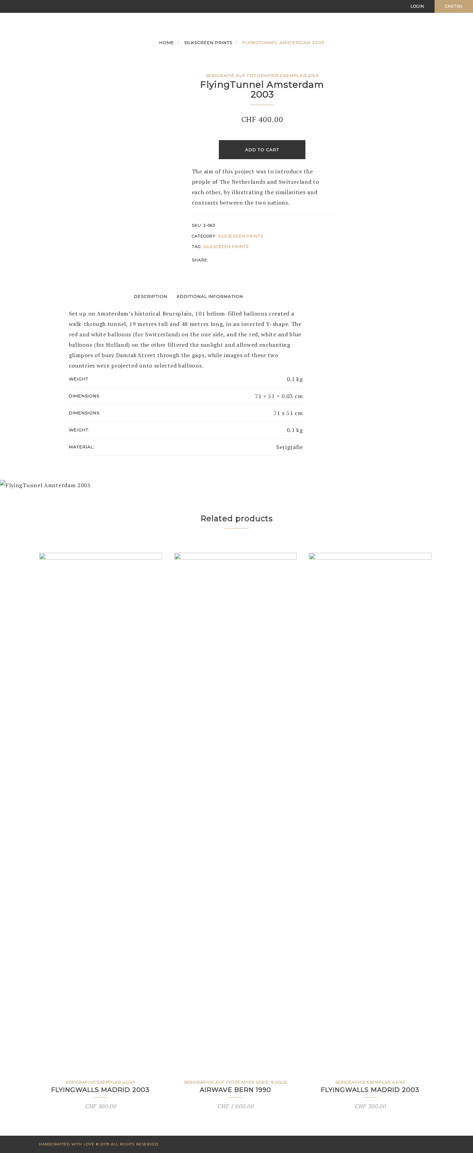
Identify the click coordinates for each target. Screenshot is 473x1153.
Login (417, 6)
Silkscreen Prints (208, 42)
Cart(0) (454, 6)
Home (166, 42)
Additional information (210, 296)
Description (150, 296)
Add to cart (262, 149)
